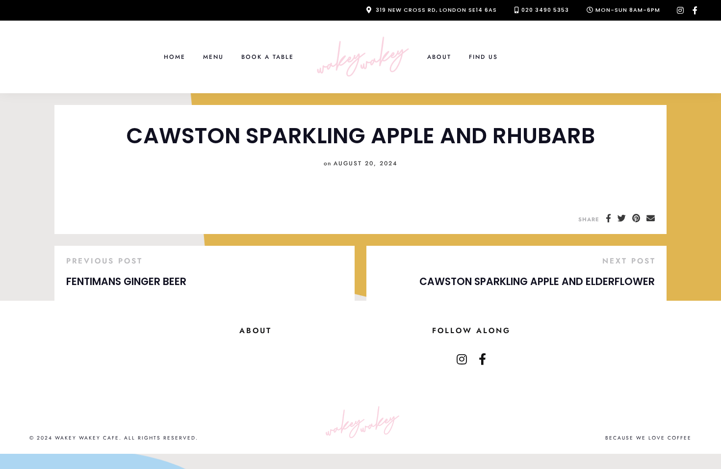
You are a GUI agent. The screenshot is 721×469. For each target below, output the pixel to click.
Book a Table (267, 56)
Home (174, 56)
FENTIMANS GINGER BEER (126, 281)
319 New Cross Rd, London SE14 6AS (436, 10)
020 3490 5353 (545, 10)
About (439, 56)
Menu (213, 56)
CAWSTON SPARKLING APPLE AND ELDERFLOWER (537, 281)
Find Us (483, 56)
